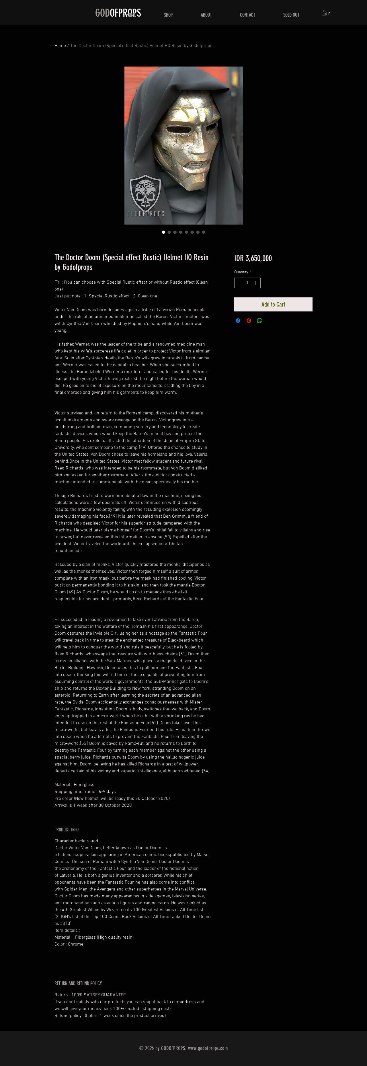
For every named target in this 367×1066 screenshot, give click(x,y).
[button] (327, 12)
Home (60, 46)
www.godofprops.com (208, 1048)
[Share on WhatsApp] (259, 320)
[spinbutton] (247, 283)
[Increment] (256, 283)
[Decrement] (238, 283)
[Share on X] (270, 320)
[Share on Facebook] (238, 320)
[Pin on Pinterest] (248, 320)
